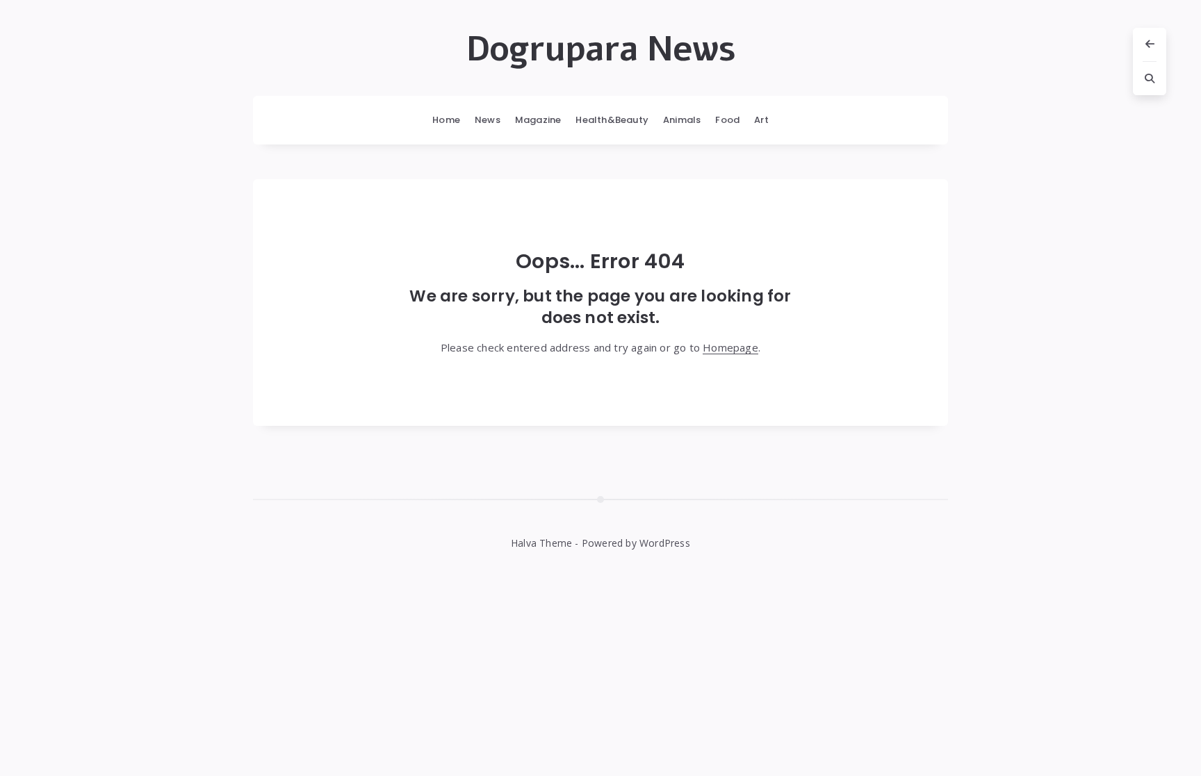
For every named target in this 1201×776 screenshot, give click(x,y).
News (487, 119)
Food (727, 119)
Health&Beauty (611, 119)
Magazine (538, 119)
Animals (682, 119)
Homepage (730, 347)
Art (761, 119)
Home (446, 119)
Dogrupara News (600, 49)
